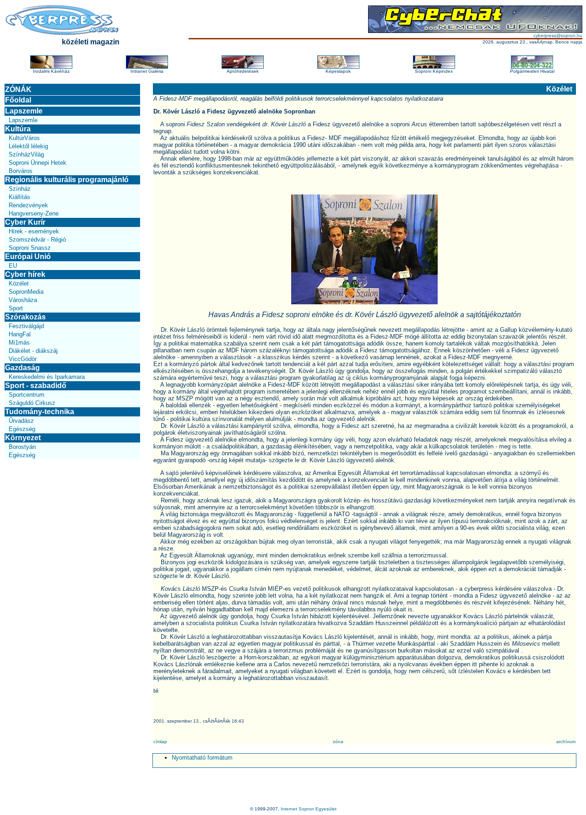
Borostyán (22, 446)
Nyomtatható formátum (202, 757)
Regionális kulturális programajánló (67, 180)
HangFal (20, 334)
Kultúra (18, 129)
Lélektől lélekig (28, 146)
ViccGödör (23, 359)
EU (13, 265)
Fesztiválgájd (26, 326)
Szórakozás (25, 317)
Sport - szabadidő (35, 385)
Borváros (21, 170)
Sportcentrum (26, 394)
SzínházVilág (26, 154)
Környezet (23, 438)
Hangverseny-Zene (34, 213)
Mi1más (19, 342)
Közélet (19, 283)
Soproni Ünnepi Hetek (37, 162)
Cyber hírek (25, 274)
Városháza (23, 300)
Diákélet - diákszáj (33, 350)
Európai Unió (28, 256)
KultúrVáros (24, 138)
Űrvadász (21, 420)
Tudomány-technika (39, 412)
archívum (565, 741)
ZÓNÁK (18, 89)
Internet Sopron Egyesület (308, 808)
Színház (20, 188)
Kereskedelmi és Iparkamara (47, 376)
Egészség (22, 429)
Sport (16, 308)
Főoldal (18, 100)
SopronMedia (26, 291)
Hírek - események (34, 231)
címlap (160, 741)
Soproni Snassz (30, 247)
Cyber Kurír (25, 222)
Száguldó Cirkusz (32, 402)
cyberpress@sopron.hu (557, 35)
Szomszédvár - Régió (37, 239)
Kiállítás (19, 197)
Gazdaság (22, 368)
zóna (338, 741)
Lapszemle (24, 111)
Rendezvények (28, 205)
